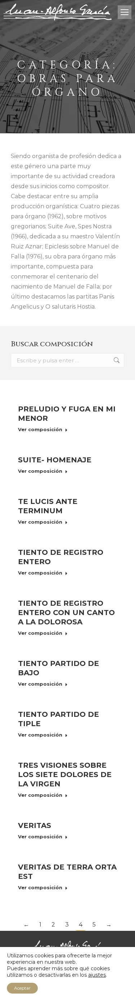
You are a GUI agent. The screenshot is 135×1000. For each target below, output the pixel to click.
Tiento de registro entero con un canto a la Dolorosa (66, 612)
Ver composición (40, 429)
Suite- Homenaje (54, 460)
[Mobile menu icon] (124, 12)
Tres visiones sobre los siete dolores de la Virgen (65, 774)
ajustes (97, 975)
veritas (34, 825)
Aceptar (22, 988)
